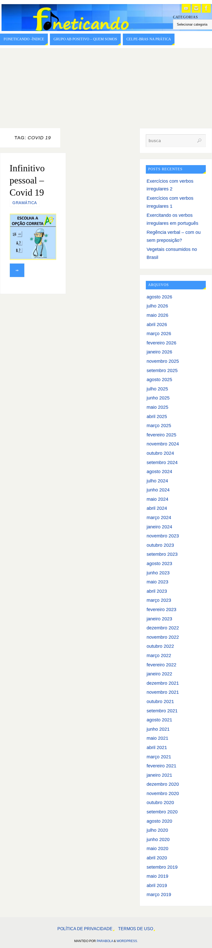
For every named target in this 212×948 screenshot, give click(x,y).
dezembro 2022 (163, 627)
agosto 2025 (159, 379)
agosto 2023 (159, 563)
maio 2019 (157, 876)
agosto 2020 (159, 821)
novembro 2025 (163, 361)
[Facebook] (206, 8)
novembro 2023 (163, 535)
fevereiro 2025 (161, 434)
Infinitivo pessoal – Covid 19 (27, 180)
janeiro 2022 (159, 673)
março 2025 (159, 425)
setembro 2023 (162, 554)
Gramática (24, 203)
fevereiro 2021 (161, 765)
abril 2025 (157, 416)
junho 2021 (158, 729)
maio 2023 (157, 581)
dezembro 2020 (163, 784)
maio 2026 (157, 315)
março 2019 (159, 894)
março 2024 (159, 517)
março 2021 (159, 756)
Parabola (105, 941)
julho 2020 (157, 830)
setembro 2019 (162, 867)
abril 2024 (157, 508)
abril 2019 (157, 885)
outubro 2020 (160, 802)
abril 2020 (157, 857)
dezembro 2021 (163, 683)
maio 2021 (157, 738)
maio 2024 (157, 499)
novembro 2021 (163, 692)
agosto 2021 (159, 719)
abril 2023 (157, 591)
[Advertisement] (106, 87)
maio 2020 (157, 848)
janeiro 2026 (159, 351)
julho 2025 (157, 388)
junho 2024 (158, 489)
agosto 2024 (159, 471)
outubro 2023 (160, 545)
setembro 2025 (162, 370)
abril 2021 (157, 747)
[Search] (199, 140)
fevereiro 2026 (161, 342)
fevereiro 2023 (161, 609)
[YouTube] (186, 8)
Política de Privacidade (84, 928)
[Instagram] (196, 8)
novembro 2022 (163, 637)
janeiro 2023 (159, 618)
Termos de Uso (135, 928)
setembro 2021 (162, 710)
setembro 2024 (162, 462)
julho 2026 (157, 306)
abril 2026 (157, 324)
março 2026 (159, 333)
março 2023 (159, 600)
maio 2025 (157, 407)
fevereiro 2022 (161, 664)
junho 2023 (158, 572)
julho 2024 (157, 480)
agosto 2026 (159, 296)
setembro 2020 (162, 811)
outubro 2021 (160, 701)
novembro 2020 (163, 793)
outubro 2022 (160, 646)
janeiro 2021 (159, 775)
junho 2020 (158, 839)
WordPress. (127, 941)
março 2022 (159, 655)
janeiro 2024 (159, 526)
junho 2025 (158, 397)
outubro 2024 (160, 453)
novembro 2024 (163, 443)
